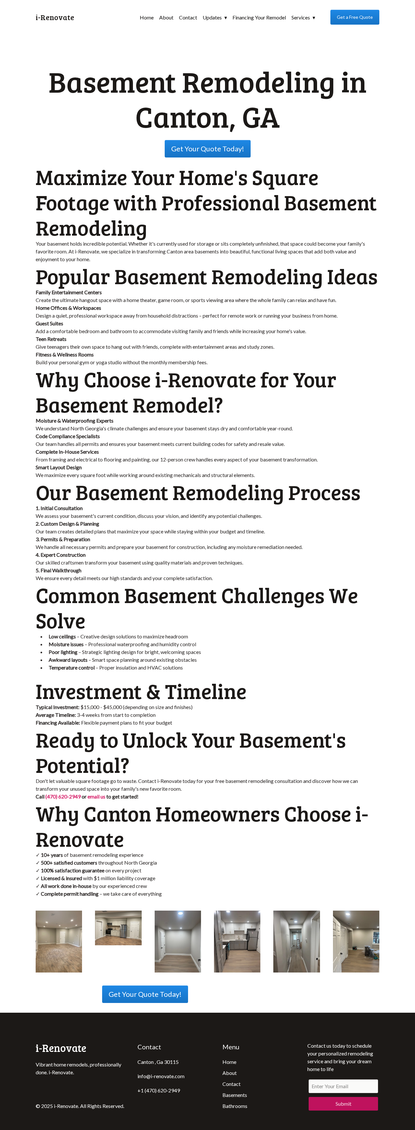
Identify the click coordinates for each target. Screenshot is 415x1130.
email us (96, 796)
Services (300, 17)
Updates (212, 17)
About (166, 17)
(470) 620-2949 (63, 796)
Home (147, 17)
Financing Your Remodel (259, 17)
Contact (188, 17)
